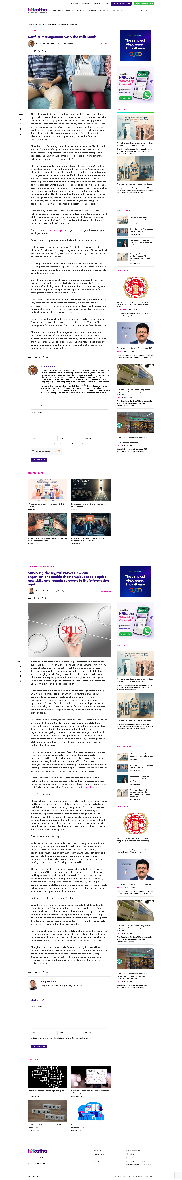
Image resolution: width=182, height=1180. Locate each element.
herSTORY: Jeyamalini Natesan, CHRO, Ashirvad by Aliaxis (141, 243)
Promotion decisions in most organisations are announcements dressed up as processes (135, 144)
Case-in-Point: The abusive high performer (141, 230)
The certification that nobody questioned (134, 184)
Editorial (129, 1158)
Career (105, 3)
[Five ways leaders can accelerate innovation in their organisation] (91, 1077)
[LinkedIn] (20, 119)
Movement (120, 351)
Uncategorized (122, 309)
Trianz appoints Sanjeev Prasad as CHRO (134, 348)
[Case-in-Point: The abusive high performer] (122, 232)
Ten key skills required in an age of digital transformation (46, 1092)
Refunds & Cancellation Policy (132, 1176)
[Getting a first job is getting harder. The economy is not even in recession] (122, 257)
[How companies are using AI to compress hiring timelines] (91, 490)
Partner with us (86, 3)
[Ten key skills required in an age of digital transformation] (47, 1077)
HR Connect (34, 31)
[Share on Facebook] (42, 51)
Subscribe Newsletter (121, 4)
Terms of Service (149, 1176)
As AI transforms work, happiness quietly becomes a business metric (88, 540)
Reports (103, 10)
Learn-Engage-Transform (41, 567)
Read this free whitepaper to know (81, 787)
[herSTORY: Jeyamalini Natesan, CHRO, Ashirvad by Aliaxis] (122, 243)
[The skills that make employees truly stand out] (122, 220)
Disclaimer (118, 1176)
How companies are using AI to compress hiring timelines (88, 505)
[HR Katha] (37, 10)
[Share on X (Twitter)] (38, 51)
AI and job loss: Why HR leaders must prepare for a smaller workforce (47, 540)
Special (79, 10)
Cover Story (130, 1154)
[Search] (153, 10)
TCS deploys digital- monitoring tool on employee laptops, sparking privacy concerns (133, 392)
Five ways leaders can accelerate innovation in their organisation (90, 1092)
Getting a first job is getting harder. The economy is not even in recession (140, 257)
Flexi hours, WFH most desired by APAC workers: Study (44, 1126)
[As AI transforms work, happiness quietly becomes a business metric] (91, 524)
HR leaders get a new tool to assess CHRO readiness (46, 505)
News (68, 10)
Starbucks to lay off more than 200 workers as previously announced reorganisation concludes (132, 440)
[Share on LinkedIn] (35, 51)
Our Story (74, 3)
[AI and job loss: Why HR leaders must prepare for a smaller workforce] (47, 524)
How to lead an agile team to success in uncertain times (88, 1126)
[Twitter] (20, 124)
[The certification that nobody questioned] (135, 168)
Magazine (92, 10)
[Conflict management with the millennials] (69, 82)
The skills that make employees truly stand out (141, 219)
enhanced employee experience (53, 230)
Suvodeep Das (44, 43)
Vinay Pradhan (44, 591)
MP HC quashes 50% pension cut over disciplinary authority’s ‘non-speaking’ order (133, 304)
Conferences (117, 10)
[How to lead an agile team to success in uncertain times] (91, 1111)
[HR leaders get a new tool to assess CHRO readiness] (47, 490)
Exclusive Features (133, 1150)
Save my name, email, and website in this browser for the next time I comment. (62, 444)
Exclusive (57, 10)
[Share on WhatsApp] (45, 51)
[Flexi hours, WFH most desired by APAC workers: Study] (47, 1111)
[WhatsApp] (20, 134)
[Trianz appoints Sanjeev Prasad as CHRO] (135, 332)
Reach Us (97, 3)
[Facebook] (20, 129)
